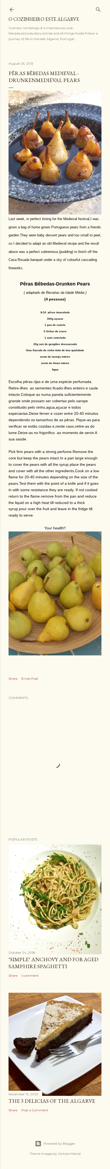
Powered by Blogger (59, 1143)
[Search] (98, 8)
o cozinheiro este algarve (44, 19)
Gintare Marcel (69, 1154)
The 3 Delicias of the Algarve (52, 1100)
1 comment (30, 975)
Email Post (29, 679)
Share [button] (13, 679)
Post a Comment (34, 1110)
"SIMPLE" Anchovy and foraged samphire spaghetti (53, 963)
